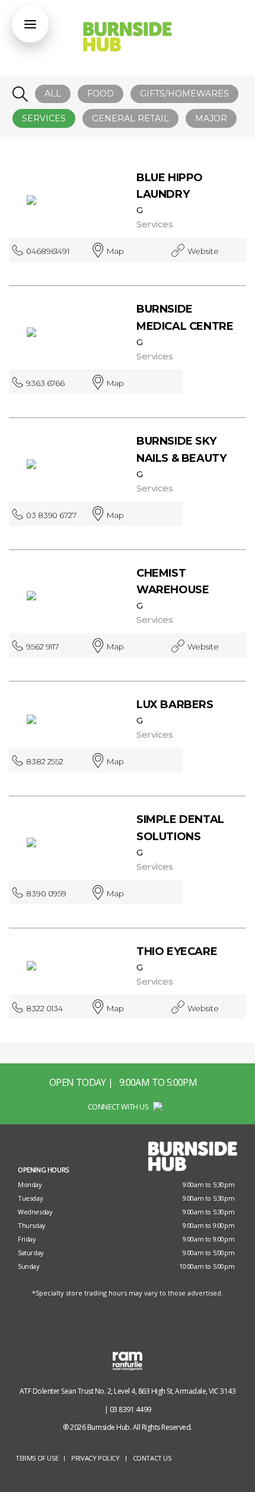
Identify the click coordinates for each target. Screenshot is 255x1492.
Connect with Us (119, 1107)
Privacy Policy (95, 1458)
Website (202, 251)
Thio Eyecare (176, 951)
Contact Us (152, 1458)
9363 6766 (45, 383)
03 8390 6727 (51, 515)
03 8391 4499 (130, 1409)
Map (115, 251)
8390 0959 (46, 893)
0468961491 (47, 251)
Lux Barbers (174, 704)
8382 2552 (44, 761)
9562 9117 (42, 646)
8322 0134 (44, 1008)
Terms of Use (36, 1458)
